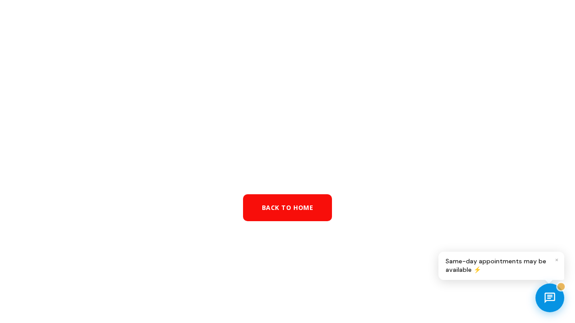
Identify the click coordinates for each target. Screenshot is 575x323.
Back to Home (288, 207)
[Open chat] (549, 298)
